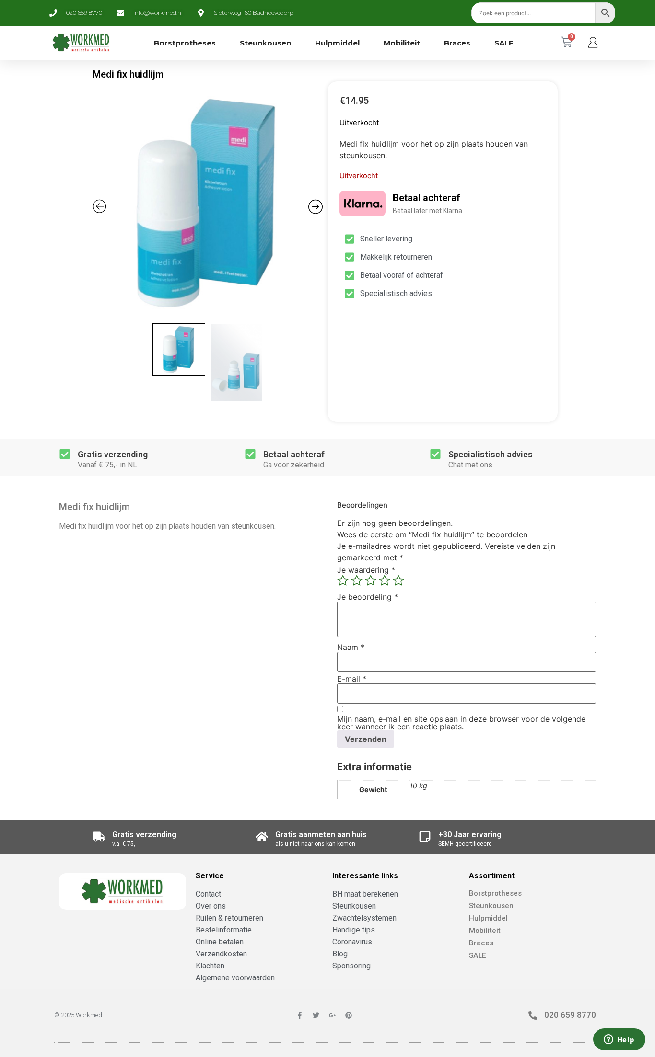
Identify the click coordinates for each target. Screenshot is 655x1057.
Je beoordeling (367, 597)
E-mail (351, 678)
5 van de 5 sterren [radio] (398, 580)
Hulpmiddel (337, 42)
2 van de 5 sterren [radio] (357, 580)
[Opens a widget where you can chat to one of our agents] (619, 1040)
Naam (350, 647)
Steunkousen (265, 42)
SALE (504, 42)
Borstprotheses (185, 42)
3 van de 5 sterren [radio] (370, 580)
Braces (457, 42)
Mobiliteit (402, 42)
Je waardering (366, 570)
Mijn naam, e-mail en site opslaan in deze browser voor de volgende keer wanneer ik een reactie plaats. (461, 722)
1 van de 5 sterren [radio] (343, 580)
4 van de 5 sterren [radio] (384, 580)
